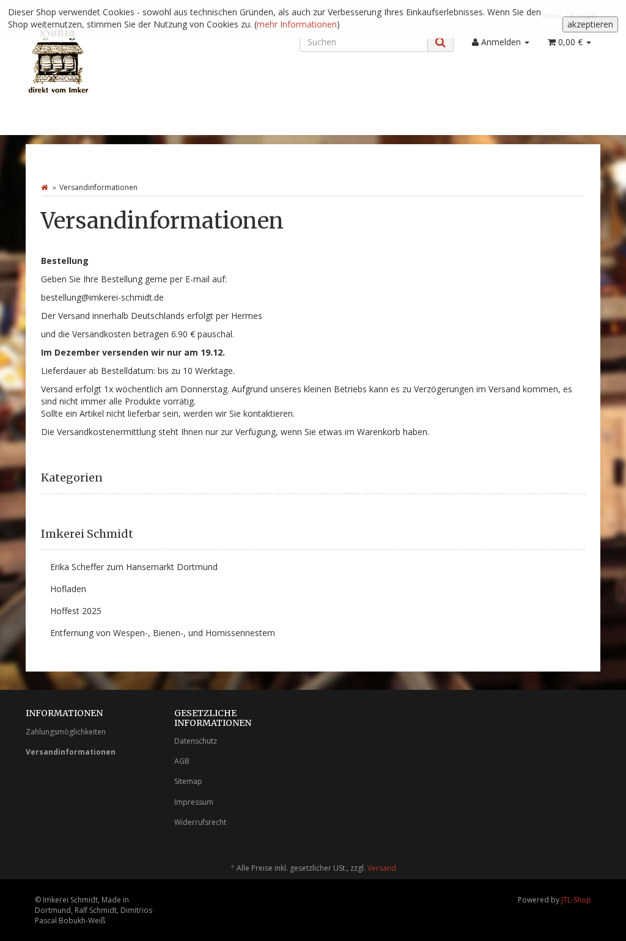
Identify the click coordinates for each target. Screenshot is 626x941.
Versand (381, 868)
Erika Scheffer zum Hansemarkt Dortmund (134, 567)
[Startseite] (44, 187)
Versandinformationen (71, 752)
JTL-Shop (576, 900)
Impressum (193, 802)
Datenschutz (195, 741)
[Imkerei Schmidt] (115, 58)
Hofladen (68, 589)
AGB (182, 761)
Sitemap (188, 781)
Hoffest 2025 (75, 611)
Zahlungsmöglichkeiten (66, 732)
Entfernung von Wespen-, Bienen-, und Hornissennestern (162, 633)
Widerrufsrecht (200, 822)
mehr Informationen (297, 24)
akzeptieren (590, 24)
